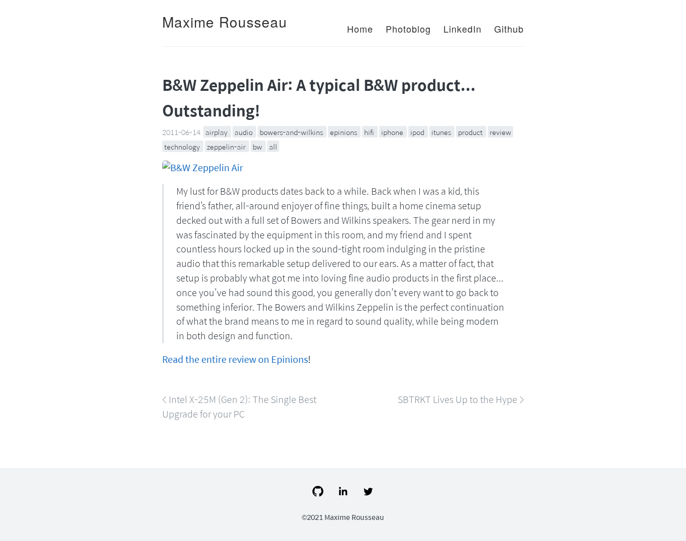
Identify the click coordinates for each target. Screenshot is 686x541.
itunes (441, 132)
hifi (370, 132)
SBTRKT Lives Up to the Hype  (461, 399)
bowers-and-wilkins (292, 132)
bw (258, 146)
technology (182, 146)
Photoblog (408, 28)
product (471, 132)
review (500, 132)
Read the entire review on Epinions (235, 359)
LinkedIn (462, 28)
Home (360, 28)
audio (244, 132)
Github (509, 28)
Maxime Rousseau (224, 22)
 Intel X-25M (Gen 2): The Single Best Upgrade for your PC (239, 406)
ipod (418, 132)
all (273, 146)
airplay (217, 132)
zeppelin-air (227, 146)
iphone (393, 132)
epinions (344, 132)
